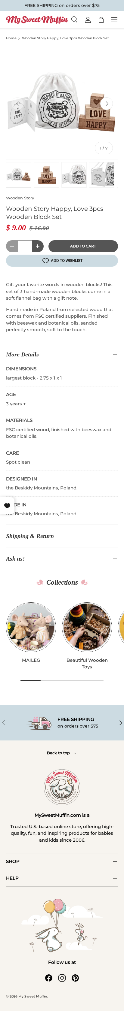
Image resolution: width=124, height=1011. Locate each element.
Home (11, 38)
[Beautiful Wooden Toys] (87, 627)
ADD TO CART (83, 246)
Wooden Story (20, 197)
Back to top (59, 752)
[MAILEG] (31, 627)
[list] (62, 103)
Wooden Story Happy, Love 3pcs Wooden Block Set (65, 38)
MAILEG (31, 660)
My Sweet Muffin (32, 996)
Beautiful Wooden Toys (87, 663)
